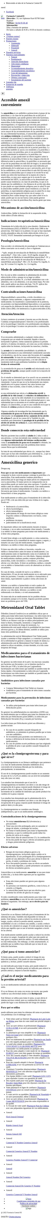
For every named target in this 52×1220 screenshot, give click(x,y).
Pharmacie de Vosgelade (39, 1094)
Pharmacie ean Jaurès (42, 1039)
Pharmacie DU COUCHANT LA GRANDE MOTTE (25, 1045)
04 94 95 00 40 (22, 23)
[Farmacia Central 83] (4, 18)
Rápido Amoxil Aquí (14, 1125)
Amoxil (9, 1169)
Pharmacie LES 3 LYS (41, 1076)
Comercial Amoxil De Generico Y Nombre (23, 1186)
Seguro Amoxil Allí (14, 1134)
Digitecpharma (15, 1217)
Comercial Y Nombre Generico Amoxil (21, 1143)
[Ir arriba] (3, 93)
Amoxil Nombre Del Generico (18, 1177)
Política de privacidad (28, 1203)
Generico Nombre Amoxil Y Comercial (21, 1160)
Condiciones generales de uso (28, 1201)
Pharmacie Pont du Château (38, 1106)
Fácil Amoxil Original (14, 1117)
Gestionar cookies (28, 1206)
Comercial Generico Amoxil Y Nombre (21, 1151)
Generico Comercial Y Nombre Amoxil (21, 1194)
